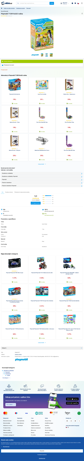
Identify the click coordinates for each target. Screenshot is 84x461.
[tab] (2, 192)
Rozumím (42, 451)
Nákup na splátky (6, 430)
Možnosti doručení (7, 420)
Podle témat (8, 373)
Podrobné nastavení (42, 454)
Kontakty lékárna (34, 423)
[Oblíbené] (75, 3)
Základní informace (35, 425)
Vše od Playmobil (4, 11)
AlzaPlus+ (47, 425)
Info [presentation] (2, 192)
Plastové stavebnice (6, 182)
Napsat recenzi (36, 203)
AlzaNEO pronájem (49, 423)
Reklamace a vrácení (7, 425)
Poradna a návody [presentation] (9, 192)
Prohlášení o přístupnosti (8, 435)
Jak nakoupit (20, 425)
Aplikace (33, 437)
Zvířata (8, 375)
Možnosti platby (6, 423)
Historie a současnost (35, 427)
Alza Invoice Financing (50, 435)
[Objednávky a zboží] (72, 3)
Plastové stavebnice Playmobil (9, 185)
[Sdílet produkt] (82, 13)
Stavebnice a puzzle (20, 8)
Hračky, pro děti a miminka (9, 8)
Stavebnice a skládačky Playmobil (10, 176)
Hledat (51, 3)
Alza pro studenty (48, 430)
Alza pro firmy (48, 420)
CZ (68, 427)
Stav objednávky (20, 420)
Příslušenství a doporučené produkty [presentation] (21, 192)
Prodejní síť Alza (6, 427)
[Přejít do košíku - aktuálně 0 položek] (82, 3)
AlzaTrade (47, 432)
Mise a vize (33, 430)
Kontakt (32, 420)
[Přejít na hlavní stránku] (6, 3)
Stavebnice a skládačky (7, 173)
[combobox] (33, 3)
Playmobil (28, 8)
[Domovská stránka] (1, 8)
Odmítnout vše (42, 458)
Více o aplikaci (9, 404)
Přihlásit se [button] (65, 3)
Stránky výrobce (18, 354)
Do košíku (16, 103)
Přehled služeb (6, 437)
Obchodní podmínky (7, 432)
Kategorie (4, 348)
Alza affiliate (47, 427)
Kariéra (32, 432)
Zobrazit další (41, 164)
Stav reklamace (20, 423)
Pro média (33, 435)
